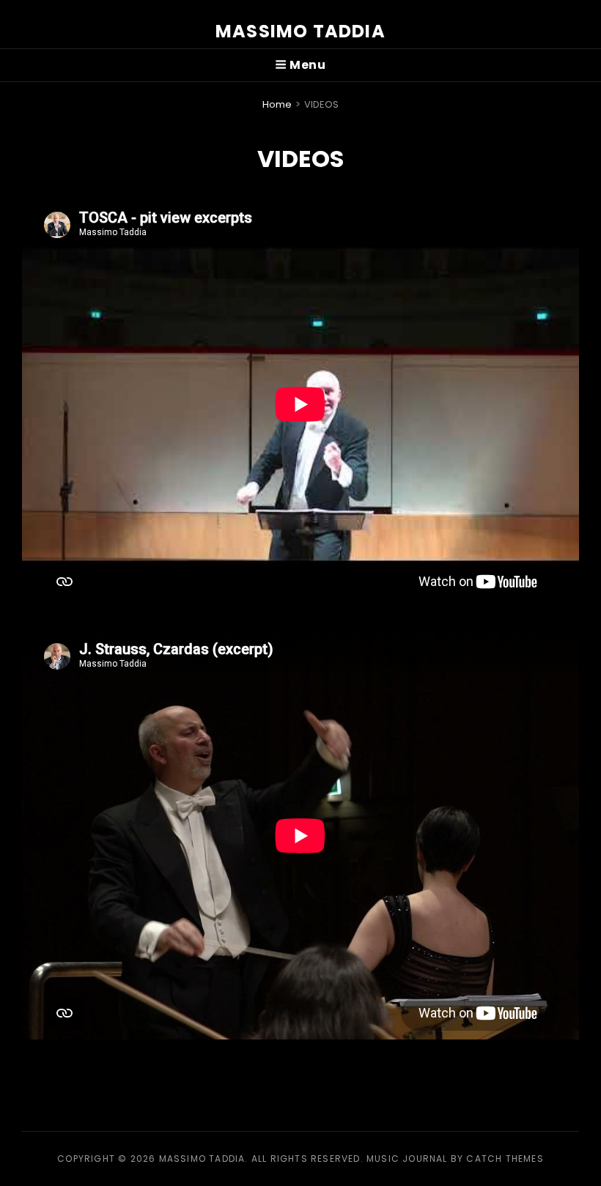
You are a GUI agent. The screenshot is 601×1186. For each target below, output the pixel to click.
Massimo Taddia (300, 31)
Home (277, 104)
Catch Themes (504, 1158)
